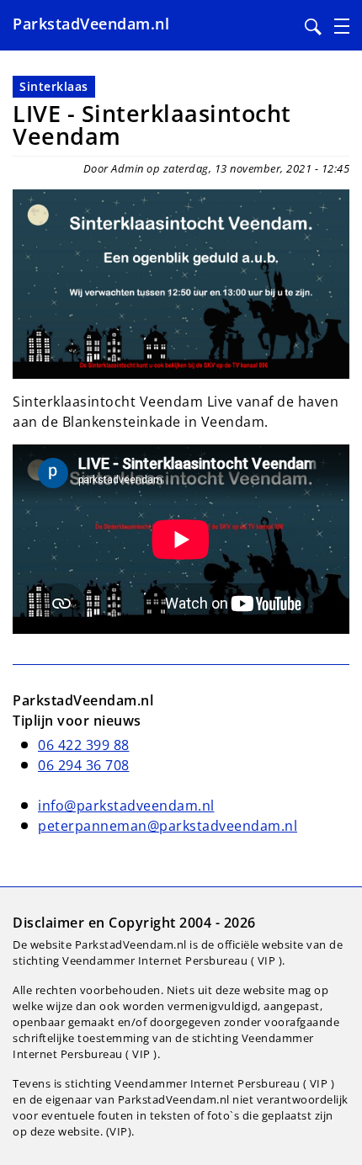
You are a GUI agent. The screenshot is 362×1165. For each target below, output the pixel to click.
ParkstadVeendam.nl (91, 23)
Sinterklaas (53, 86)
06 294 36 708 (84, 765)
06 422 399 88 (84, 745)
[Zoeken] (313, 27)
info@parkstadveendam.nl (126, 805)
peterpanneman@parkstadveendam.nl (167, 826)
